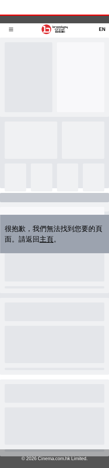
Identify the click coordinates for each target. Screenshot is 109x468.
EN (102, 29)
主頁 (46, 239)
